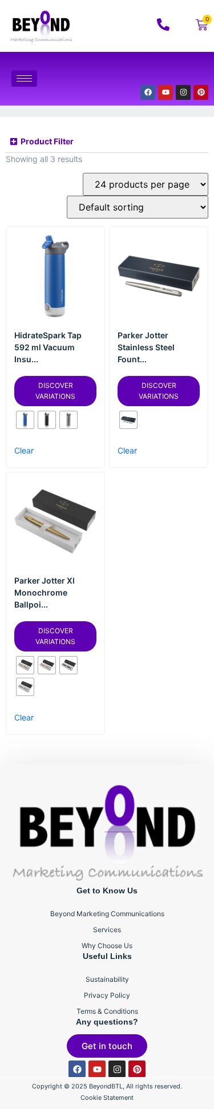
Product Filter (47, 141)
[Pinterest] (200, 92)
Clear (24, 450)
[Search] (185, 71)
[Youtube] (165, 92)
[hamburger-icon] (24, 78)
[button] (107, 142)
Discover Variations (55, 390)
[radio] (25, 419)
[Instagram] (183, 92)
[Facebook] (147, 92)
